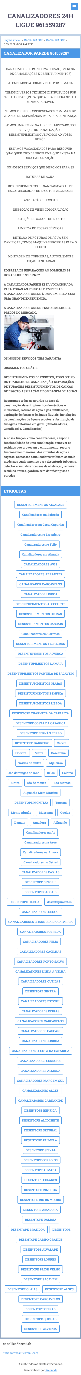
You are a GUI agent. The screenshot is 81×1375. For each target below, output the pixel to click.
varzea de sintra (29, 763)
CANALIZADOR (33, 40)
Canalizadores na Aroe (40, 842)
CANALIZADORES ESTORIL (40, 1001)
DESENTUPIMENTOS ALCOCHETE (40, 604)
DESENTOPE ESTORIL (40, 882)
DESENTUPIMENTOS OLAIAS (40, 683)
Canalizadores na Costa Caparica (40, 524)
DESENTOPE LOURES (40, 1259)
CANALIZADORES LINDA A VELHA (40, 971)
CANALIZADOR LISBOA (40, 594)
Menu (74, 6)
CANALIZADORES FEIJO (40, 942)
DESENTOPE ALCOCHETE (40, 1120)
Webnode (51, 1370)
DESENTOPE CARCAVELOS (40, 1299)
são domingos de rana (23, 773)
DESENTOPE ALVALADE (40, 1249)
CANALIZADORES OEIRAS (40, 1011)
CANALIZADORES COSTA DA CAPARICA (40, 1051)
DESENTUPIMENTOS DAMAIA (40, 663)
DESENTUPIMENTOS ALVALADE (40, 505)
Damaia (19, 822)
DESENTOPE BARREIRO (32, 743)
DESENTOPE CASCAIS (40, 892)
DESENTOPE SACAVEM (40, 1279)
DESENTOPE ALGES (59, 1289)
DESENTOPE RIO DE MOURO (40, 1200)
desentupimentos (59, 902)
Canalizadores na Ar (40, 832)
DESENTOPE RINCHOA (40, 1190)
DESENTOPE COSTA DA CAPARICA (41, 723)
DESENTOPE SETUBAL (40, 1130)
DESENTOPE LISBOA (25, 902)
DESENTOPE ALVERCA (40, 1329)
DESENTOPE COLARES (40, 1180)
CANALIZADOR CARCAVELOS (40, 584)
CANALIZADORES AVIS (40, 564)
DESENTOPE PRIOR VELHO (40, 1269)
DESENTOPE (61, 1229)
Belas (51, 773)
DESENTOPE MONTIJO (31, 803)
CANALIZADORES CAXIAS (41, 872)
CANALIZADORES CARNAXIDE (40, 1100)
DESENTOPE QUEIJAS (41, 1319)
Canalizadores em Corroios (40, 634)
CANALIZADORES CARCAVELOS (41, 1021)
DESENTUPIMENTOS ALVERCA (40, 654)
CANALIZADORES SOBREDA (40, 932)
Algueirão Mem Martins (40, 793)
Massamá (46, 812)
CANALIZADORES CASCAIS (40, 1031)
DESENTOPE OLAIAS (22, 1289)
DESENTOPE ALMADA (40, 1170)
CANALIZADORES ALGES (40, 1090)
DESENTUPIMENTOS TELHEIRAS (40, 644)
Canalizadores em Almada (40, 554)
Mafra (39, 753)
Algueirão (56, 763)
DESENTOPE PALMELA (40, 1140)
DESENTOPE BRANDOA (28, 1229)
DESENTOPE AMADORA (40, 1210)
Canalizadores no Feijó (40, 544)
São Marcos (62, 783)
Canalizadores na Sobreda (40, 515)
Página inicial (12, 40)
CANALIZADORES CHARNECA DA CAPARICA (40, 922)
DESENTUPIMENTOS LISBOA (40, 703)
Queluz (65, 812)
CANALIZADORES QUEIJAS (40, 981)
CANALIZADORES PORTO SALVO (40, 961)
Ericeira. (21, 753)
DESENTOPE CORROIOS (41, 1160)
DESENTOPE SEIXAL (41, 1150)
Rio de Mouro (36, 783)
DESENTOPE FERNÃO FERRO (41, 733)
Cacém (61, 743)
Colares (67, 773)
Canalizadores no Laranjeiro (40, 534)
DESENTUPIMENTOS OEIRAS (40, 614)
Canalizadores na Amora (40, 852)
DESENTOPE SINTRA (40, 991)
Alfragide (60, 822)
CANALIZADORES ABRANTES (40, 574)
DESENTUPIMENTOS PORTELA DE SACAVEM (41, 673)
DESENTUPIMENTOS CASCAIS (40, 624)
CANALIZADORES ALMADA (40, 1071)
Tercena (61, 803)
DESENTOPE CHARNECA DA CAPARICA (40, 713)
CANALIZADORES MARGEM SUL (40, 1081)
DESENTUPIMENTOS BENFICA (40, 693)
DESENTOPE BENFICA (40, 1110)
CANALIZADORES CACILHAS (40, 951)
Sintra (15, 783)
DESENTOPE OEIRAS (40, 1309)
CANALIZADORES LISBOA (40, 1041)
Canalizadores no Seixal (41, 862)
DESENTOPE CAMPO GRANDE (40, 1239)
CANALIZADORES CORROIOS (40, 1061)
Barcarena (58, 753)
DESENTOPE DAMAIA (40, 1220)
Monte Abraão (21, 812)
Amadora (39, 822)
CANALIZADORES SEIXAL (40, 912)
